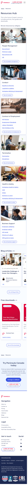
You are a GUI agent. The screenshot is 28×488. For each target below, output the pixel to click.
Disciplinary (5, 159)
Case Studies (4, 410)
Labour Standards (7, 125)
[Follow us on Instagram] (21, 450)
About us (3, 404)
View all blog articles (13, 292)
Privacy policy (4, 425)
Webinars (3, 413)
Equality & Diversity (8, 85)
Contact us (4, 406)
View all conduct (7, 95)
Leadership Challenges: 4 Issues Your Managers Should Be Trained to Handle (10, 274)
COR (3, 190)
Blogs (2, 415)
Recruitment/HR (7, 54)
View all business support (9, 241)
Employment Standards (9, 122)
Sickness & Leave (7, 195)
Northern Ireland (5, 460)
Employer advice (7, 229)
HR (3, 57)
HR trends (5, 232)
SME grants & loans (8, 238)
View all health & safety (9, 202)
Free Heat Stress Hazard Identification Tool (10, 319)
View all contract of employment (11, 132)
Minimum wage (6, 52)
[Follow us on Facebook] (21, 439)
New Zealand (10, 463)
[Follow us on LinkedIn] (21, 443)
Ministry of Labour (7, 235)
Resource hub (4, 417)
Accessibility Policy (6, 427)
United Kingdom (20, 460)
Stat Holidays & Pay (8, 128)
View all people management (10, 61)
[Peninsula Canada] (5, 2)
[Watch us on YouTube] (21, 446)
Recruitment (6, 49)
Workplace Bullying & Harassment (12, 91)
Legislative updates (8, 88)
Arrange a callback (13, 379)
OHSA (4, 193)
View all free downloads (14, 345)
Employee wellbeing (8, 226)
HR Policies (5, 119)
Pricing (3, 408)
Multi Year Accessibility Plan (8, 429)
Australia (3, 463)
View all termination (8, 163)
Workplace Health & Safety (10, 187)
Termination (5, 156)
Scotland (13, 460)
